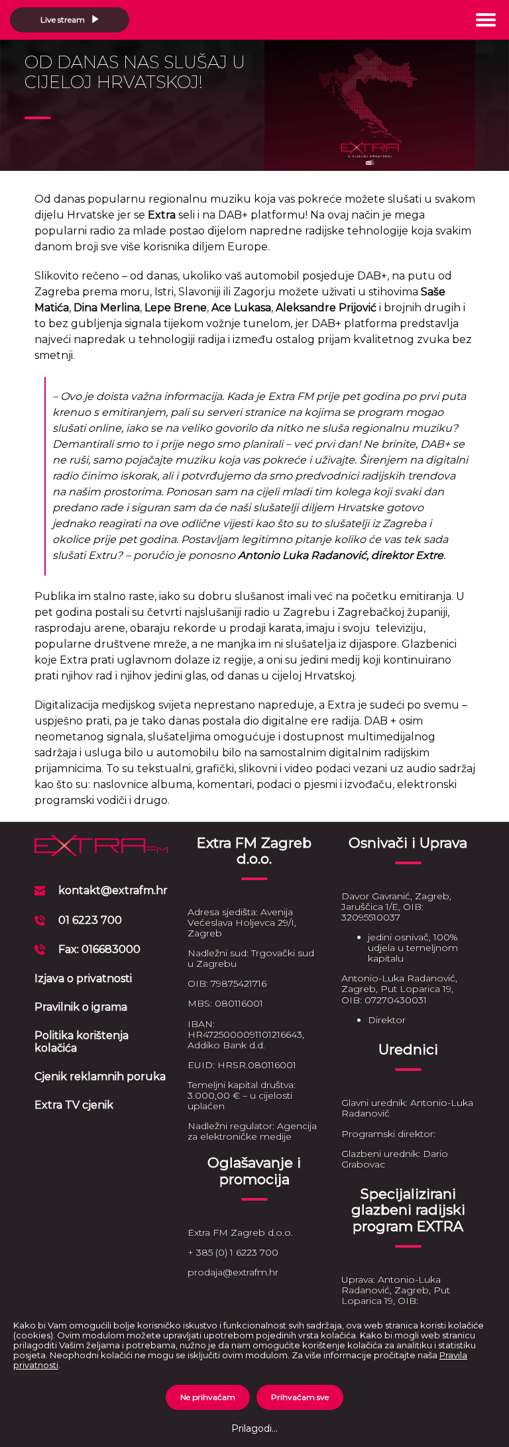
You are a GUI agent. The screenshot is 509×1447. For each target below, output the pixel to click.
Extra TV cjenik (73, 1105)
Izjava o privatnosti (83, 978)
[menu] (486, 20)
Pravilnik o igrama (80, 1007)
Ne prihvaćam (207, 1397)
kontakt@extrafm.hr (113, 890)
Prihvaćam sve (300, 1397)
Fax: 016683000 (99, 949)
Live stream (63, 20)
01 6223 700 (90, 920)
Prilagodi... (254, 1428)
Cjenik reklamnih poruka (100, 1076)
